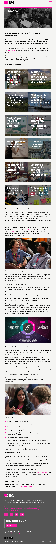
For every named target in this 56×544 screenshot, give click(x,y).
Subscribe (12, 525)
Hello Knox (49, 541)
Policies (17, 541)
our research (12, 50)
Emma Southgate (42, 473)
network (13, 231)
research (27, 229)
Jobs (21, 541)
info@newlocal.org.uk (15, 533)
